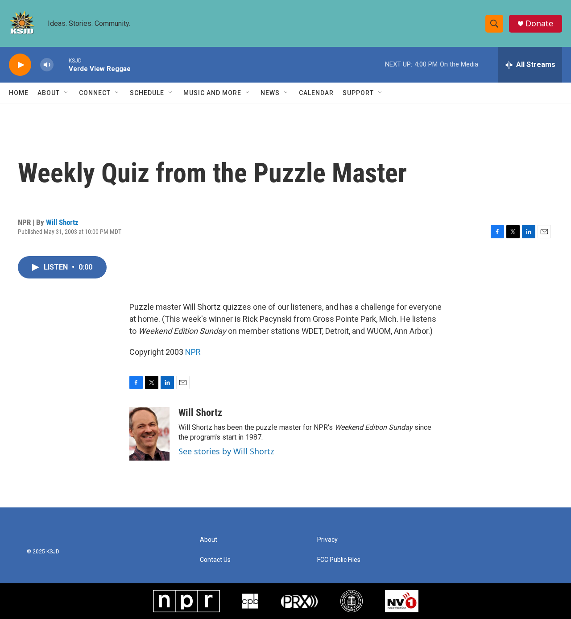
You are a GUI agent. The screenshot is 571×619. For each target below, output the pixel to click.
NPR (193, 352)
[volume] (46, 65)
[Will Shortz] (149, 434)
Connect (95, 92)
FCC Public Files (338, 560)
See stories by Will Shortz (226, 451)
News (270, 92)
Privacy (327, 539)
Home (19, 92)
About (48, 92)
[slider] (61, 64)
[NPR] (186, 601)
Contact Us (215, 560)
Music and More (212, 92)
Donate (539, 23)
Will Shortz (62, 222)
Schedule (147, 92)
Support (358, 92)
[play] (20, 65)
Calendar (316, 92)
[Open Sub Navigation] (66, 92)
